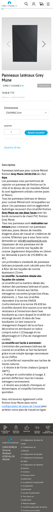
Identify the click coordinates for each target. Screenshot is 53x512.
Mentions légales (29, 503)
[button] (44, 44)
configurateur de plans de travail (21, 406)
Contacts (26, 472)
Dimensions (11, 107)
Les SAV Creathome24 (31, 493)
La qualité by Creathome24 (33, 482)
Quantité (8, 125)
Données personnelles (31, 510)
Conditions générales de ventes (35, 507)
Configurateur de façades (32, 454)
